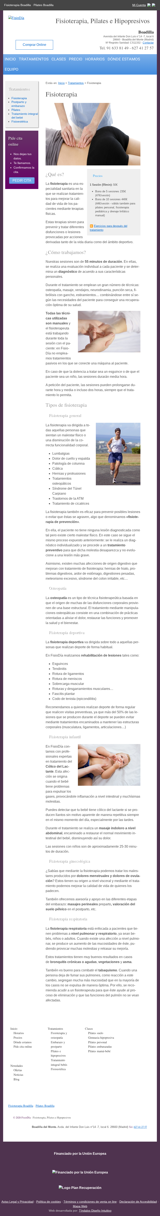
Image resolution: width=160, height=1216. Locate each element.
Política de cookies (48, 1201)
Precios (18, 1038)
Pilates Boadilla (44, 5)
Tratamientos (34, 59)
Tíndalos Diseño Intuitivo (95, 1210)
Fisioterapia (19, 98)
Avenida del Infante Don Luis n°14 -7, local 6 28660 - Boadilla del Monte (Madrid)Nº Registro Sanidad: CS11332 (128, 39)
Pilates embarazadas (100, 1046)
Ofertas (18, 1070)
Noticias (18, 1075)
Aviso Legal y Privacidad (17, 1201)
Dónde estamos (124, 59)
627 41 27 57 (143, 47)
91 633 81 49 (118, 47)
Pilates (15, 109)
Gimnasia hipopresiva (101, 1038)
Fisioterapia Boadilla (17, 5)
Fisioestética (19, 121)
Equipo (11, 69)
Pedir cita (21, 180)
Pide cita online (23, 1046)
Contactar (148, 42)
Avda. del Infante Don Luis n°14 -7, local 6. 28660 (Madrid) (93, 1126)
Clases (58, 59)
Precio (75, 59)
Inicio (10, 59)
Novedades (16, 1066)
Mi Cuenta (139, 5)
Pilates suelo (95, 1033)
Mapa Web (80, 1206)
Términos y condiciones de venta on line (90, 1201)
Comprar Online (34, 44)
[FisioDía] (13, 18)
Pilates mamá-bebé (99, 1051)
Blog (16, 1079)
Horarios (95, 59)
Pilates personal (97, 1042)
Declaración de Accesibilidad (138, 1201)
